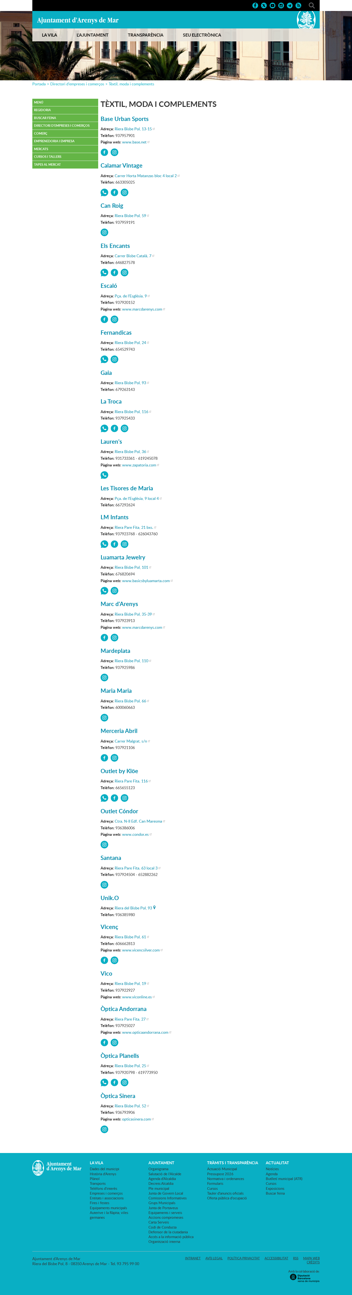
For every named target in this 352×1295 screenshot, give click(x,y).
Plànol (95, 1178)
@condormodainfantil (104, 844)
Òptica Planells (120, 1056)
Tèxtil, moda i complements (131, 84)
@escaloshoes (114, 319)
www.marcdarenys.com (142, 309)
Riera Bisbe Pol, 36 (130, 451)
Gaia (106, 373)
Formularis (215, 1183)
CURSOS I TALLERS (47, 156)
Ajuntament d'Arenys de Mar (78, 20)
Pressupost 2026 (220, 1173)
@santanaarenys (104, 885)
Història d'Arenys (103, 1173)
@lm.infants (124, 544)
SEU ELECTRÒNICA (202, 35)
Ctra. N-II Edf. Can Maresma (138, 821)
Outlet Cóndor (119, 811)
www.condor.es (135, 834)
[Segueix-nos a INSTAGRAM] (281, 5)
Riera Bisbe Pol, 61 (130, 937)
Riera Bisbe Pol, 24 (130, 342)
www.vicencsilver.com (141, 950)
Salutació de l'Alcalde (164, 1173)
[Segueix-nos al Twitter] (264, 5)
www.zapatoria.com (139, 465)
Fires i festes (99, 1202)
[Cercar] (312, 5)
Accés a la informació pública (170, 1236)
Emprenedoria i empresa (54, 141)
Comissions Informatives (167, 1198)
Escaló (109, 286)
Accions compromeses (165, 1217)
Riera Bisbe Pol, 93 (130, 382)
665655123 (104, 798)
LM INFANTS (114, 544)
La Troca (111, 401)
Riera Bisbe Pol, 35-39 (133, 614)
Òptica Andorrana (124, 1009)
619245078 (104, 475)
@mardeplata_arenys (104, 677)
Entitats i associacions (107, 1198)
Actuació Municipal (222, 1168)
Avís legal (214, 1258)
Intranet (193, 1258)
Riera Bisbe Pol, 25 (130, 1065)
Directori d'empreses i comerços (77, 84)
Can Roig (112, 205)
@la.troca (124, 428)
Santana (111, 858)
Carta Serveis (158, 1222)
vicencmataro (104, 960)
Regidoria (42, 110)
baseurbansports (104, 152)
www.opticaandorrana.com (145, 1032)
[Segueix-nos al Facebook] (255, 5)
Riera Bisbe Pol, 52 (130, 1106)
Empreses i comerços (106, 1193)
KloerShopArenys (114, 798)
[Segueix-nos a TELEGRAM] (290, 5)
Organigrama (158, 1168)
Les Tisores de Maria (127, 488)
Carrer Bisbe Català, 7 (133, 255)
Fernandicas (116, 332)
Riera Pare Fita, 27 (130, 1019)
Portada (39, 84)
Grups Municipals (161, 1202)
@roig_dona (104, 232)
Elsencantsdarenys (114, 272)
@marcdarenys (114, 637)
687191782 (104, 428)
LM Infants (115, 517)
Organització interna (164, 1241)
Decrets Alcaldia (160, 1183)
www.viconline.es (137, 997)
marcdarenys (104, 319)
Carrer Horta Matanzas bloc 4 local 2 (146, 175)
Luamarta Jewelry (123, 557)
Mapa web (311, 1258)
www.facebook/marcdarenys (104, 637)
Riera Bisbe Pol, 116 (131, 411)
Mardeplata (115, 651)
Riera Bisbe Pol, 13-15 (133, 128)
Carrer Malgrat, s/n (131, 741)
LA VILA (49, 35)
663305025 (104, 192)
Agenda (272, 1173)
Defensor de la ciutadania (168, 1231)
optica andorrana (104, 1042)
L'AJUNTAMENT (92, 35)
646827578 (104, 272)
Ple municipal (158, 1188)
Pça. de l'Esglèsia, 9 (131, 296)
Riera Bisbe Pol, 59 (130, 215)
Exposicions (275, 1188)
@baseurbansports (114, 152)
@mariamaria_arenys (104, 717)
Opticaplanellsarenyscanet (114, 1082)
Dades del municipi (104, 1168)
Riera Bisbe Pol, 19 (130, 983)
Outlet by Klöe (119, 771)
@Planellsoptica (124, 1082)
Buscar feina (45, 118)
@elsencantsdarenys (124, 272)
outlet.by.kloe (124, 798)
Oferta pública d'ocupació (227, 1198)
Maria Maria (116, 690)
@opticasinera (104, 1129)
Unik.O (110, 898)
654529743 (104, 359)
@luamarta (114, 591)
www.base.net (134, 142)
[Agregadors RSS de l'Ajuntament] (298, 5)
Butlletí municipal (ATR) (284, 1178)
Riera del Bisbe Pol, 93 (133, 907)
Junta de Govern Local (165, 1193)
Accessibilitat (276, 1258)
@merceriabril (114, 758)
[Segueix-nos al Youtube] (272, 5)
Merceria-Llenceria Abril (104, 758)
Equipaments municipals (108, 1207)
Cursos (212, 1188)
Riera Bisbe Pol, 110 (131, 660)
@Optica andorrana (114, 1042)
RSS (295, 1258)
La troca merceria (114, 428)
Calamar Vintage (121, 165)
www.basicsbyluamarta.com (146, 580)
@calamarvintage (124, 192)
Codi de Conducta (162, 1227)
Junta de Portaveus (163, 1207)
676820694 (104, 591)
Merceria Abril (119, 731)
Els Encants (115, 246)
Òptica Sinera (118, 1096)
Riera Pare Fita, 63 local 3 (136, 868)
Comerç (40, 133)
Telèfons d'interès (103, 1188)
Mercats (41, 149)
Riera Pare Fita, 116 (131, 781)
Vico (106, 973)
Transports (98, 1183)
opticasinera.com (136, 1119)
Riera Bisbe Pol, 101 (131, 567)
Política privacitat (243, 1258)
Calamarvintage (114, 192)
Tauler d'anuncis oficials (225, 1193)
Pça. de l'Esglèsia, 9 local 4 (137, 498)
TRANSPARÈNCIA (146, 35)
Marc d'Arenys (119, 604)
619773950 (104, 1082)
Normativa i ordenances (225, 1178)
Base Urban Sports (125, 119)
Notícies (272, 1168)
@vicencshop (114, 960)
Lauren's (111, 441)
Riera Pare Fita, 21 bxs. (134, 527)
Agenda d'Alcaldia (162, 1178)
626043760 (104, 544)
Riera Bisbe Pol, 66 (130, 701)
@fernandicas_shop (114, 359)
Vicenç (109, 927)
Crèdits (313, 1262)
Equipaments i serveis (165, 1212)
